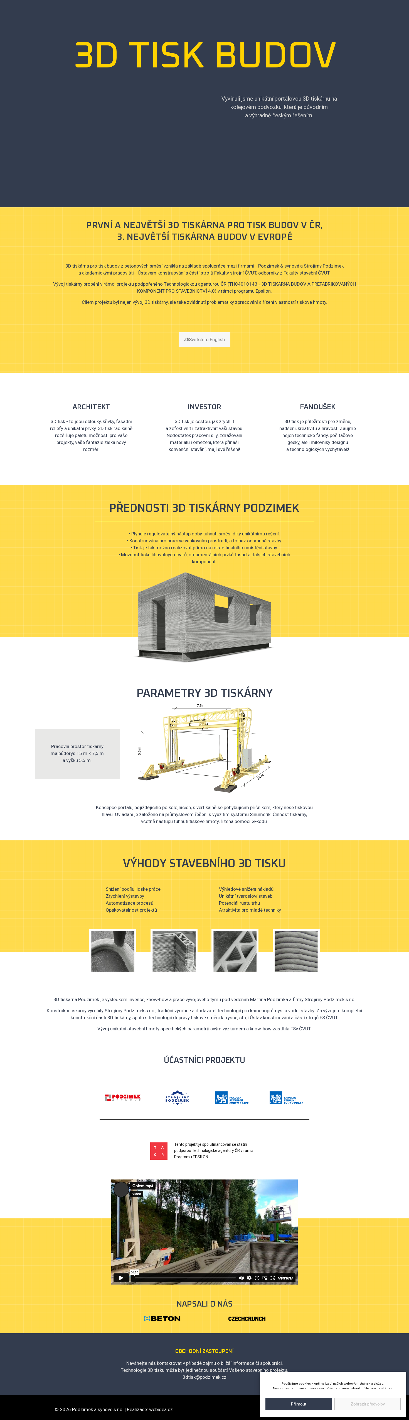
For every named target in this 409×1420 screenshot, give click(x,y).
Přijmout (298, 1404)
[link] (162, 1318)
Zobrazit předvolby (368, 1404)
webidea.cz (161, 1409)
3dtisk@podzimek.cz (204, 1377)
